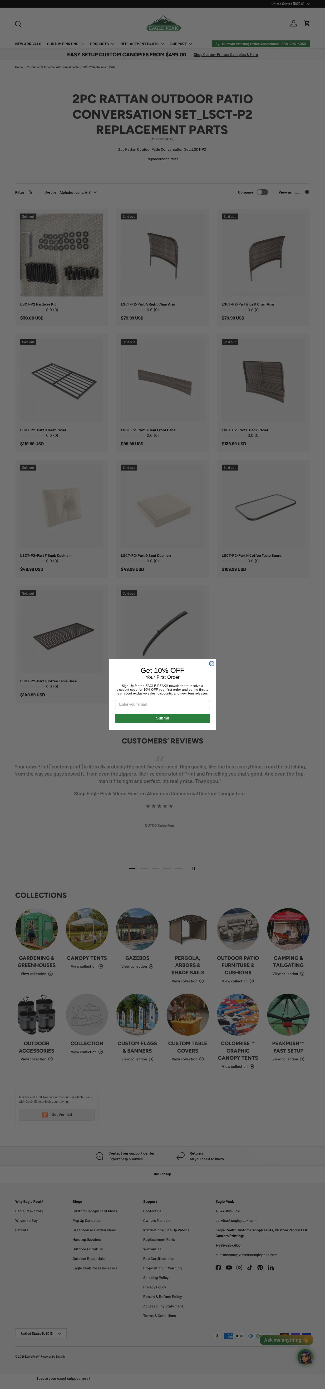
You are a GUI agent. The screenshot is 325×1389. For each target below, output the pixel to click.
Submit (162, 718)
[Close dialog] (211, 663)
